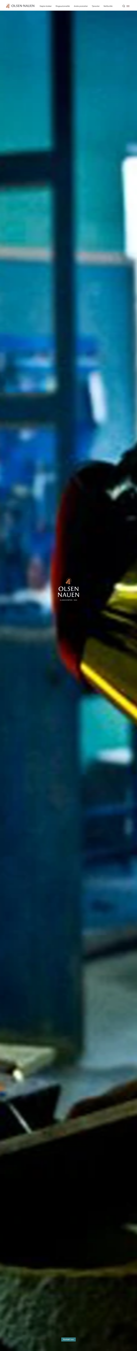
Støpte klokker (46, 6)
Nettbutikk (108, 6)
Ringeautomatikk (63, 6)
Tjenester (96, 6)
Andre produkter (81, 6)
